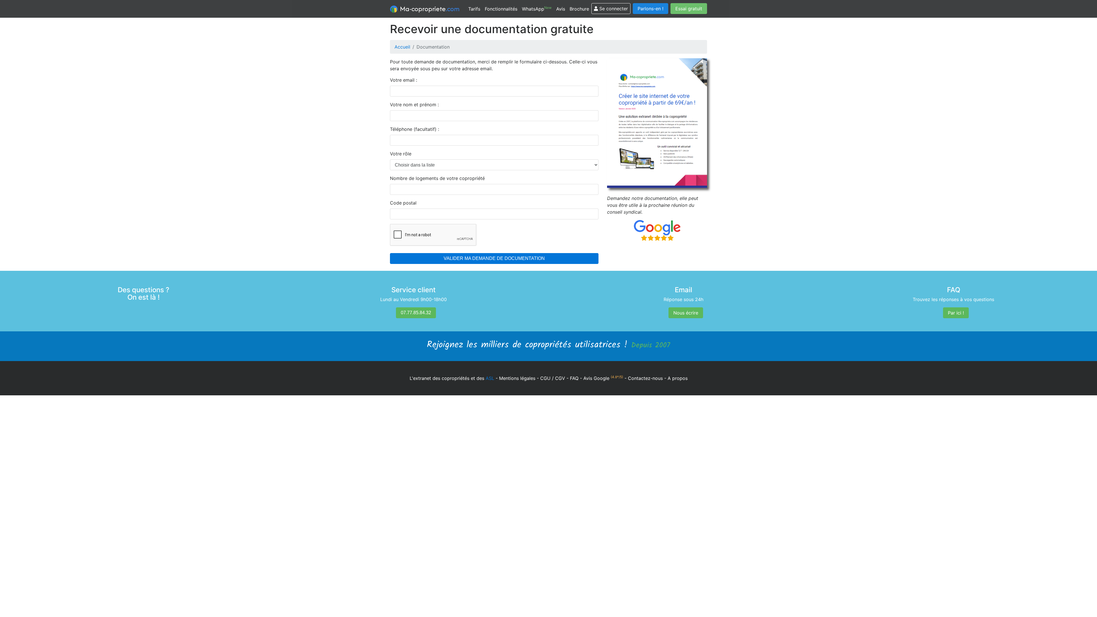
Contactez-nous (645, 378)
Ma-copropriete (429, 9)
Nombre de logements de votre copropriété (437, 178)
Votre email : (403, 80)
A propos (678, 378)
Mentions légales (517, 378)
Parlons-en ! (650, 8)
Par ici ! (956, 313)
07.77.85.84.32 (416, 312)
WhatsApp (537, 8)
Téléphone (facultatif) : (414, 129)
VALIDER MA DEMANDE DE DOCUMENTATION (494, 258)
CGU (545, 378)
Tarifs (474, 9)
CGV (560, 378)
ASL (490, 378)
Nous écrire (685, 313)
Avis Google (603, 378)
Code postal (403, 203)
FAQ (574, 378)
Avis (560, 9)
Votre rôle (400, 154)
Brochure (579, 9)
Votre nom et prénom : (414, 104)
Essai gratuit (688, 8)
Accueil (402, 47)
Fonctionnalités (501, 9)
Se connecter (613, 8)
